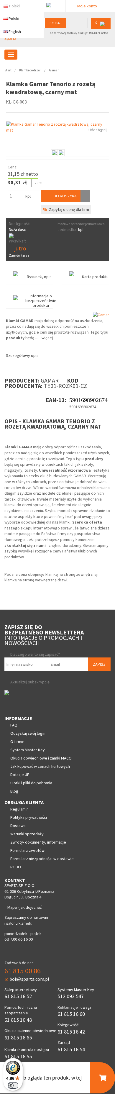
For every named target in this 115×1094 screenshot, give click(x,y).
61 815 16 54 (71, 1049)
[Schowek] (85, 196)
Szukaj (56, 23)
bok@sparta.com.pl (29, 979)
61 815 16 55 (18, 1056)
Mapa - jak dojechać (24, 907)
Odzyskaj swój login (27, 733)
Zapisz (99, 664)
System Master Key (27, 749)
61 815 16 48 (18, 1019)
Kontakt (59, 4)
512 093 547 (71, 996)
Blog (14, 791)
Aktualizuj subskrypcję (30, 682)
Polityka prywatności (28, 817)
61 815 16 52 (18, 996)
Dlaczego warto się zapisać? (35, 654)
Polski (14, 6)
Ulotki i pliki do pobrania (31, 782)
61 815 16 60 (71, 1014)
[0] (101, 28)
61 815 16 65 (18, 1037)
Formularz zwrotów (27, 850)
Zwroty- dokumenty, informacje (38, 842)
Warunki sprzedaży (27, 834)
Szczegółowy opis (22, 355)
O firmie (17, 741)
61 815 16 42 (71, 1031)
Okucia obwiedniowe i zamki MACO (41, 758)
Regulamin (19, 809)
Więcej (47, 337)
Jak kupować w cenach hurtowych (40, 766)
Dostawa (18, 825)
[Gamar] (101, 314)
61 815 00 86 (22, 970)
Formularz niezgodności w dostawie (42, 858)
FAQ (13, 725)
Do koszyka (65, 196)
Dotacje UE (19, 774)
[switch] (13, 1085)
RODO (15, 867)
